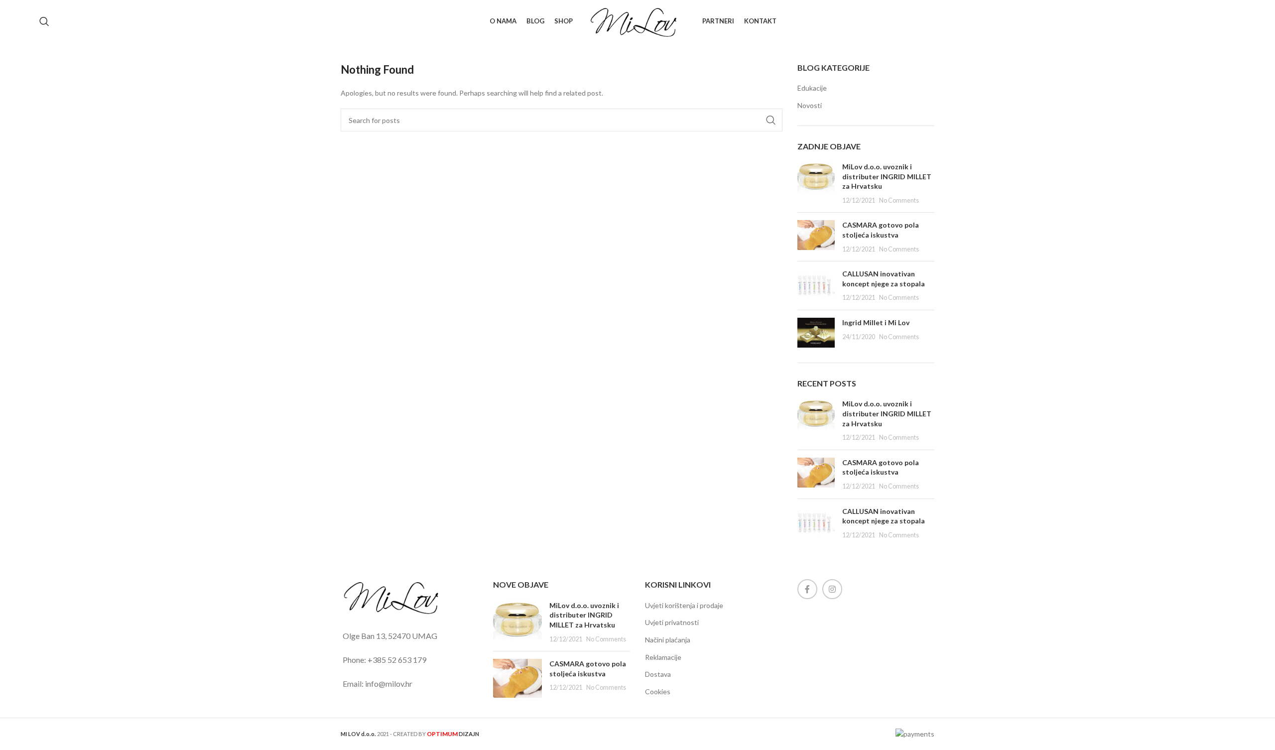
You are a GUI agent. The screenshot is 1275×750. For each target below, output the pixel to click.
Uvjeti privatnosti (672, 622)
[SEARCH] (771, 120)
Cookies (657, 691)
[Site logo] (637, 20)
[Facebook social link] (807, 589)
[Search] (44, 21)
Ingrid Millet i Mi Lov (875, 322)
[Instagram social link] (832, 589)
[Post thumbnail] (816, 183)
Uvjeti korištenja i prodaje (684, 605)
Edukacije (812, 88)
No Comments (899, 200)
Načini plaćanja (667, 639)
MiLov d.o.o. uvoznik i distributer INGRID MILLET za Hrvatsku (886, 176)
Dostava (658, 674)
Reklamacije (663, 657)
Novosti (809, 105)
